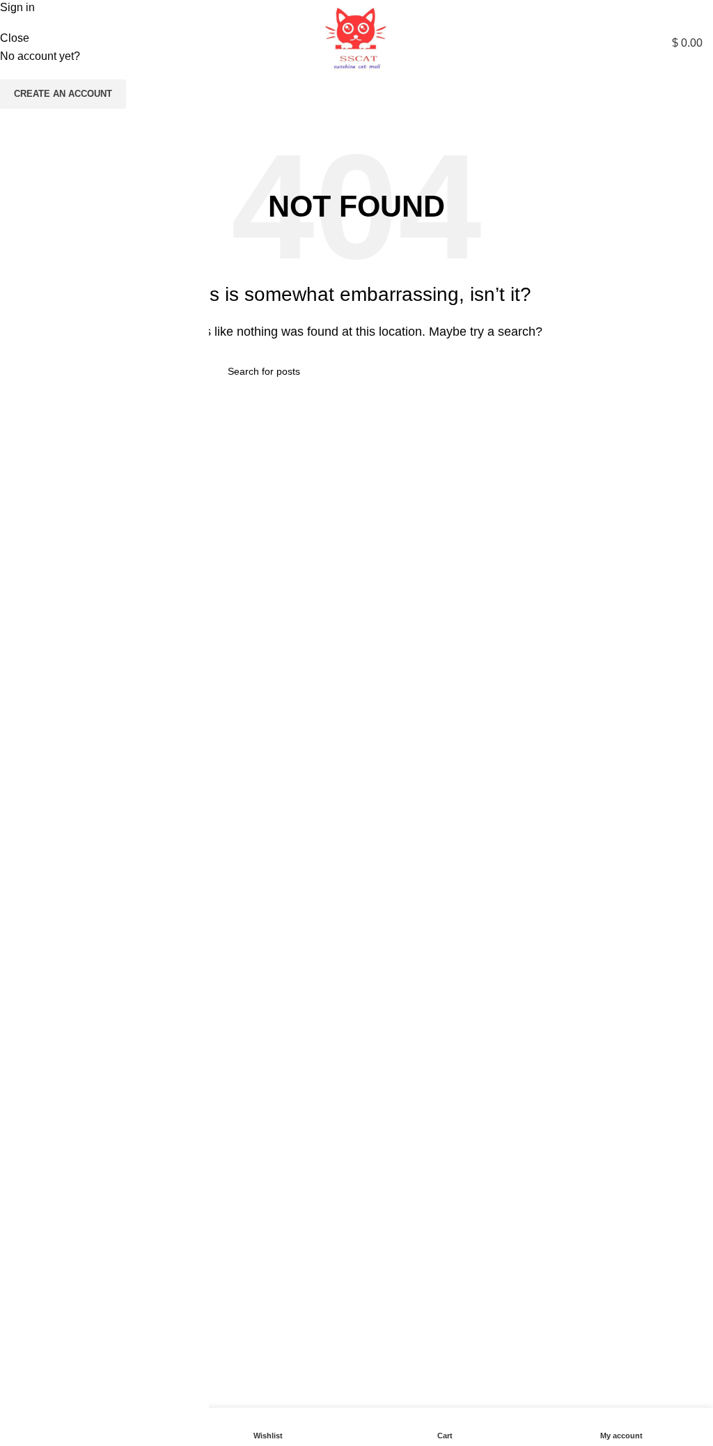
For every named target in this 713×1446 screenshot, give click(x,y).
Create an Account (63, 93)
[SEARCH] (688, 104)
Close (14, 38)
